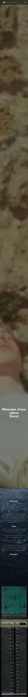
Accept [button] (22, 623)
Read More (14, 625)
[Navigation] (25, 2)
